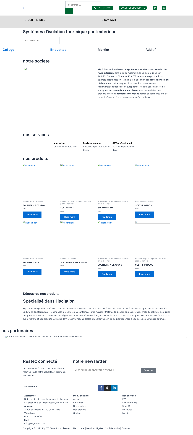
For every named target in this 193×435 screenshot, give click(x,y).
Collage (8, 50)
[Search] (69, 11)
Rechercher (69, 40)
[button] (7, 337)
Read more (32, 214)
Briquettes (58, 50)
